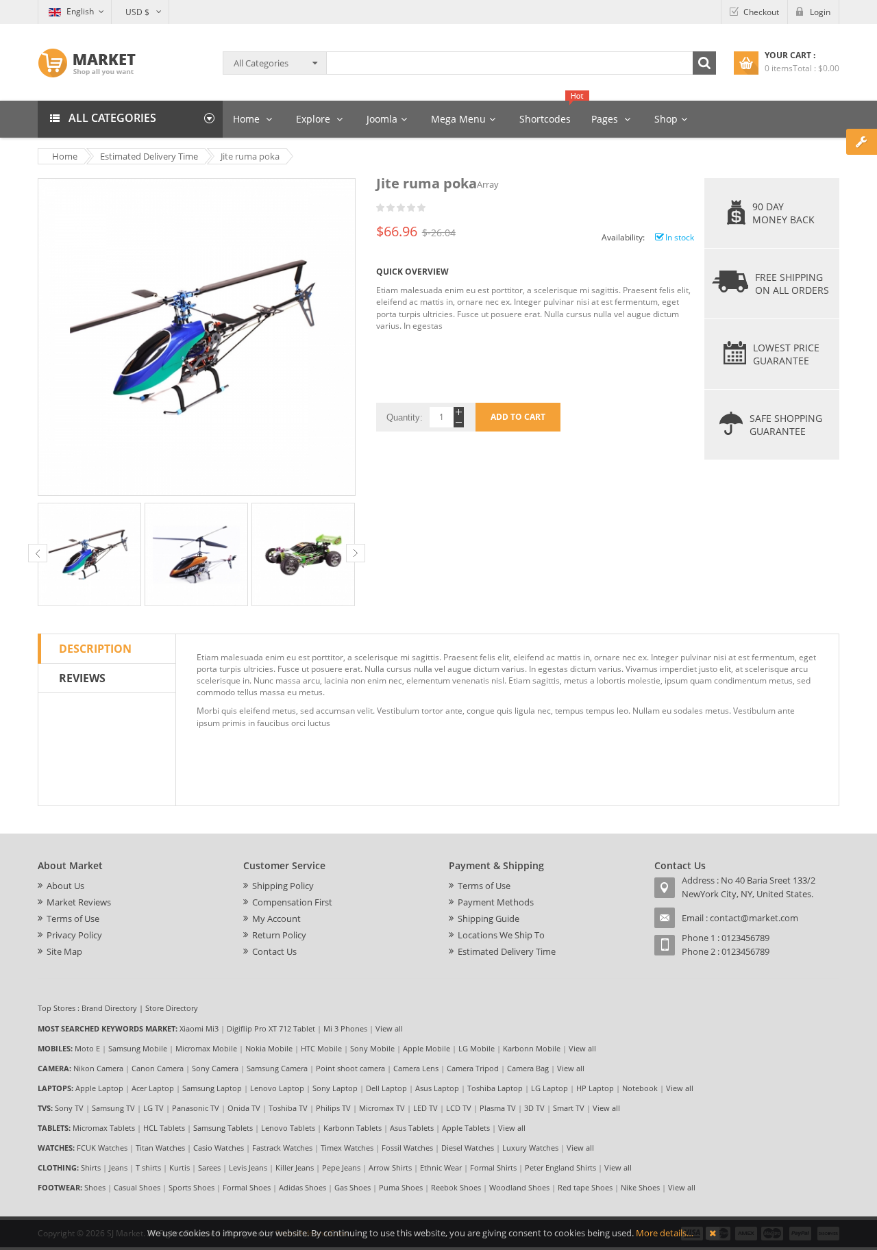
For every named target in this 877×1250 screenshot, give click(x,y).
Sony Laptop (335, 1088)
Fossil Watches (407, 1147)
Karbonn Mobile (531, 1048)
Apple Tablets (466, 1128)
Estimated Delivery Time (507, 951)
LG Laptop (549, 1088)
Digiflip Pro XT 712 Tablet (271, 1028)
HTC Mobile (321, 1048)
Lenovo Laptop (277, 1088)
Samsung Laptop (212, 1088)
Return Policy (279, 935)
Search (704, 63)
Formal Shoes (247, 1187)
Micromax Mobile (206, 1048)
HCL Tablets (164, 1128)
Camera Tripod (473, 1068)
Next (355, 553)
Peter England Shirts (560, 1167)
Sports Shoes (191, 1187)
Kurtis (179, 1167)
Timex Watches (347, 1147)
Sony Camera (215, 1068)
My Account (276, 918)
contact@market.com (754, 918)
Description (95, 648)
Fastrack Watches (282, 1147)
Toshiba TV (288, 1108)
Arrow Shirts (390, 1167)
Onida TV (243, 1108)
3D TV (534, 1108)
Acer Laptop (153, 1088)
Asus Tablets (412, 1128)
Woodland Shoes (519, 1187)
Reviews (82, 678)
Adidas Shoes (302, 1187)
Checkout (761, 12)
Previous (37, 553)
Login (820, 12)
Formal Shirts (493, 1167)
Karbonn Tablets (352, 1128)
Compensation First (292, 902)
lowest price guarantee (786, 354)
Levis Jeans (248, 1167)
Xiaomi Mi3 (199, 1028)
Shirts (91, 1167)
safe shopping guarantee (786, 425)
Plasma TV (498, 1108)
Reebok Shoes (456, 1187)
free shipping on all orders (792, 284)
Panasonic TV (195, 1108)
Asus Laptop (437, 1088)
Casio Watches (218, 1147)
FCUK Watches (102, 1147)
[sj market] (87, 63)
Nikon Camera (98, 1068)
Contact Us (274, 951)
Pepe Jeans (341, 1167)
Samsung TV (113, 1108)
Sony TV (69, 1108)
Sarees (209, 1167)
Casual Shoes (137, 1187)
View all (389, 1028)
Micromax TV (382, 1108)
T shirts (148, 1167)
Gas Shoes (352, 1187)
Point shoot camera (350, 1068)
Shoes (95, 1187)
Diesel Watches (467, 1147)
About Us (65, 885)
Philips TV (333, 1108)
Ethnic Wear (441, 1167)
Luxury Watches (530, 1147)
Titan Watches (160, 1147)
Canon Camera (158, 1068)
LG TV (153, 1108)
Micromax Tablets (104, 1128)
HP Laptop (595, 1088)
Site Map (64, 951)
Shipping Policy (283, 885)
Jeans (118, 1167)
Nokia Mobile (269, 1048)
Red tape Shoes (585, 1187)
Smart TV (568, 1108)
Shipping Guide (488, 918)
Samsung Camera (277, 1068)
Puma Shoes (401, 1187)
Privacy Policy (74, 935)
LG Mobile (476, 1048)
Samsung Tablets (223, 1128)
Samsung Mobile (137, 1048)
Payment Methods (496, 902)
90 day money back (783, 213)
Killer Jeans (294, 1167)
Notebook (640, 1088)
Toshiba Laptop (495, 1088)
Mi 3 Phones (345, 1028)
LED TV (425, 1108)
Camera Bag (528, 1068)
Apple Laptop (99, 1088)
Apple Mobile (426, 1048)
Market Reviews (79, 902)
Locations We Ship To (501, 935)
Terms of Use (73, 918)
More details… (664, 1233)
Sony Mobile (372, 1048)
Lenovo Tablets (288, 1128)
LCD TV (458, 1108)
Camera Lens (415, 1068)
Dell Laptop (386, 1088)
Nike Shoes (640, 1187)
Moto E (87, 1048)
